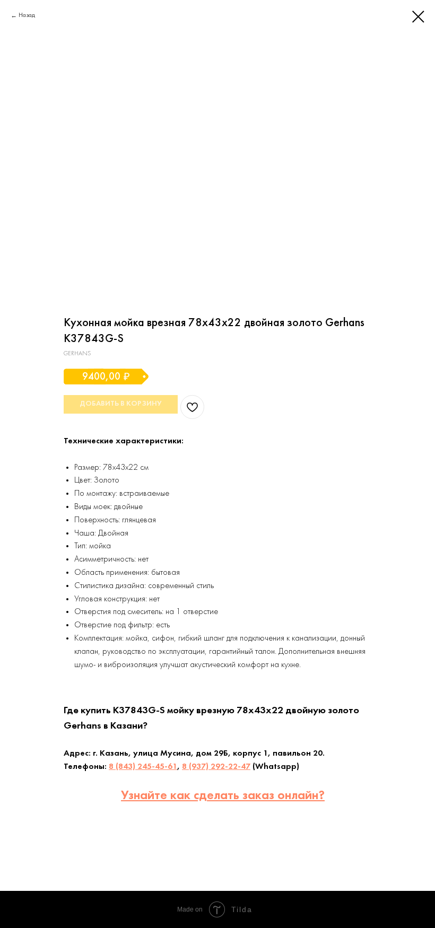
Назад (27, 15)
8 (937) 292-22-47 (216, 767)
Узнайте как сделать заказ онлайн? (223, 796)
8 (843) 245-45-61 (143, 767)
